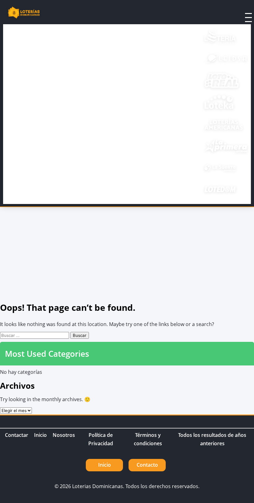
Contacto (147, 464)
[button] (240, 13)
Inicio (40, 435)
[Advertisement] (127, 253)
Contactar (16, 435)
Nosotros (64, 435)
